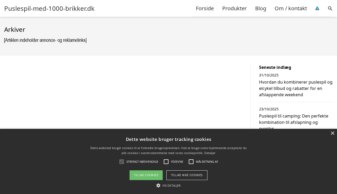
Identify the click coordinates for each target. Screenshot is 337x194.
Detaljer (209, 153)
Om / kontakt (291, 8)
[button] (168, 185)
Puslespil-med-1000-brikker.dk (49, 8)
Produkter (234, 8)
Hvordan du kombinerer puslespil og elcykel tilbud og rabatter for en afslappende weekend (296, 88)
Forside (205, 8)
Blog (260, 8)
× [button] (332, 133)
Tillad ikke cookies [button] (187, 175)
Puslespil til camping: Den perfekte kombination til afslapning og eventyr (293, 122)
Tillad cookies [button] (146, 175)
